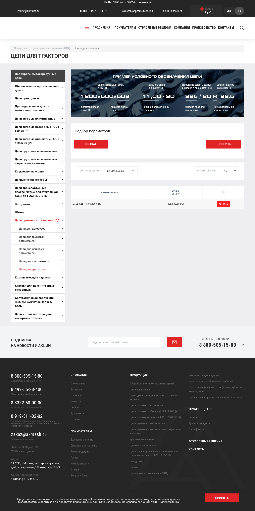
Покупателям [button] (125, 28)
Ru (239, 10)
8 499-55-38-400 (27, 389)
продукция (101, 27)
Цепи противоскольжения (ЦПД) (51, 48)
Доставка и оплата (82, 439)
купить (223, 203)
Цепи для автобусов (32, 228)
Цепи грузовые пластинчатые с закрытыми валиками (37, 161)
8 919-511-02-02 (27, 416)
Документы (77, 413)
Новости (76, 401)
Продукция (20, 48)
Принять (222, 497)
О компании (78, 383)
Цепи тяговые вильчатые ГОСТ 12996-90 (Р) (37, 141)
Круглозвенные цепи (29, 171)
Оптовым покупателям (84, 445)
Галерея (75, 407)
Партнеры (76, 395)
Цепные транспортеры (31, 179)
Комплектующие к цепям (32, 277)
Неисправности (80, 463)
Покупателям (81, 431)
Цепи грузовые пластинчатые (36, 151)
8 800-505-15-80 (91, 11)
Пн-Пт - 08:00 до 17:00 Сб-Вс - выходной (127, 2)
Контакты (226, 28)
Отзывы (75, 419)
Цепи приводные (27, 98)
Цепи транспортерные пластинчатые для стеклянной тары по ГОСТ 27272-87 (36, 192)
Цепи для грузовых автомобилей (31, 239)
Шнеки (19, 212)
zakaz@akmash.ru (28, 11)
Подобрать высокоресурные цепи (35, 76)
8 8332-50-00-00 (27, 403)
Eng (229, 10)
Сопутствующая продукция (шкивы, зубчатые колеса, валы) (34, 302)
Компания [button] (182, 28)
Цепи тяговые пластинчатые (35, 118)
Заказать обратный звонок (137, 11)
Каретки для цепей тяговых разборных (34, 287)
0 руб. (207, 11)
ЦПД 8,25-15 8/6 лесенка (87, 203)
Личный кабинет (172, 11)
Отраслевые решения (155, 28)
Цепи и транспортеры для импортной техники (33, 316)
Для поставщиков (200, 423)
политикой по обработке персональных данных (71, 502)
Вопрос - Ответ (79, 475)
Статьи (75, 469)
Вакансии (76, 389)
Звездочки (22, 204)
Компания (79, 375)
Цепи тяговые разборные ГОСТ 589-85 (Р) (37, 129)
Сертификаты (197, 429)
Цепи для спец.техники (34, 261)
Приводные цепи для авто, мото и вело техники (34, 108)
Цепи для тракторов (32, 269)
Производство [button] (204, 28)
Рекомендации (80, 451)
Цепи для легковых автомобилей (31, 251)
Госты (74, 457)
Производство (200, 409)
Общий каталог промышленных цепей (37, 88)
